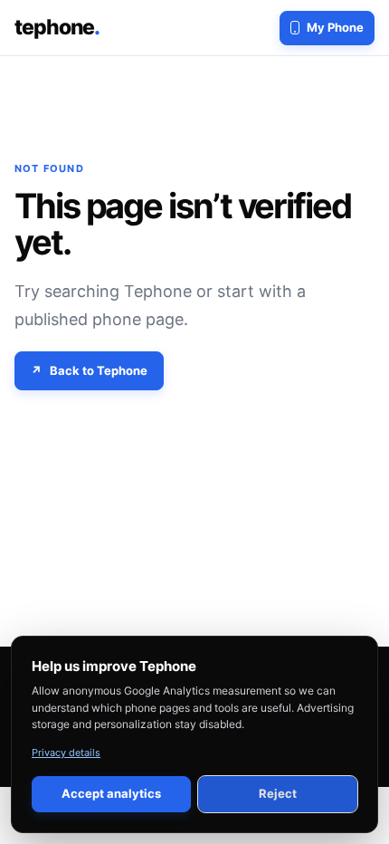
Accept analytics (111, 793)
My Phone (335, 27)
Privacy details (66, 752)
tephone (57, 27)
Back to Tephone (98, 370)
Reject (278, 793)
